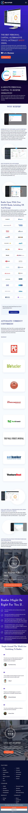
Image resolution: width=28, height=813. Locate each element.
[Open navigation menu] (26, 2)
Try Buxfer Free (6, 57)
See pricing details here (8, 587)
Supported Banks (14, 312)
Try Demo (19, 752)
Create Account (8, 752)
